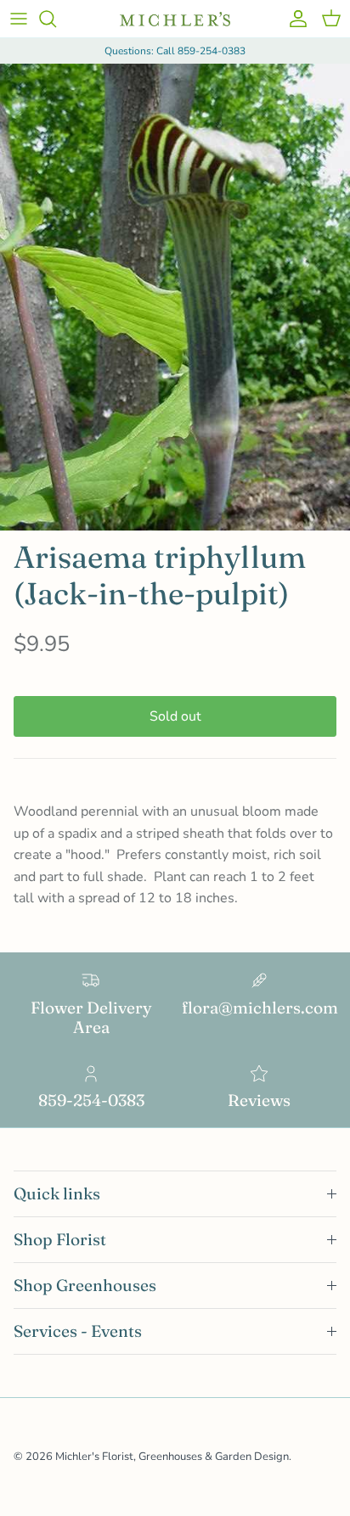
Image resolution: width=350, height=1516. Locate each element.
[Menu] (18, 18)
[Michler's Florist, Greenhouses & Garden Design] (175, 19)
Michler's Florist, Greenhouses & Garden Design (172, 1456)
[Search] (56, 18)
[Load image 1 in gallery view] (175, 297)
